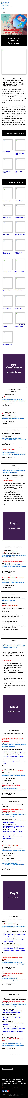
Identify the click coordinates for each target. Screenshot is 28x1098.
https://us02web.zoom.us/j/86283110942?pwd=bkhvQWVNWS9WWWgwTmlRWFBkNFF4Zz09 (14, 566)
